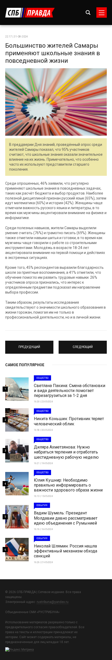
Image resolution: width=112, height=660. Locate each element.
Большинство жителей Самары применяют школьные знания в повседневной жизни (52, 53)
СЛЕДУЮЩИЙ (83, 345)
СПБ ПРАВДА (30, 12)
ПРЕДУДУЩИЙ (29, 345)
